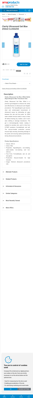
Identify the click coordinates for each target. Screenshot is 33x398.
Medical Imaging (12, 14)
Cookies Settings (24, 389)
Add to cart (23, 64)
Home (3, 14)
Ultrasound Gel (5, 16)
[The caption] (16, 45)
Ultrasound (21, 14)
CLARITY (18, 71)
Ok (10, 389)
